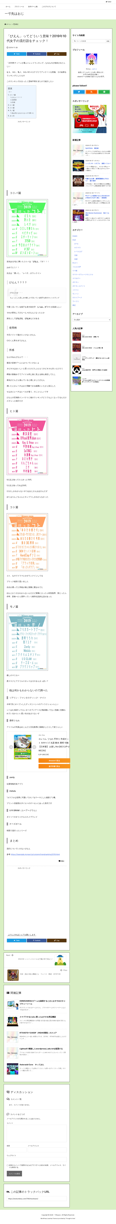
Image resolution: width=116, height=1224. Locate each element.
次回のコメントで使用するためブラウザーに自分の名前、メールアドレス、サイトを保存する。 (37, 1166)
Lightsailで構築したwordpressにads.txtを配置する (41, 1049)
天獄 (75, 255)
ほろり (94, 69)
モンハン (75, 294)
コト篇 (12, 108)
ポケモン (75, 282)
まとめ (12, 116)
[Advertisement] (37, 138)
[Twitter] (79, 92)
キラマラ (77, 248)
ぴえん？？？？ (17, 97)
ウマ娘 (74, 271)
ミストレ (75, 290)
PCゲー (75, 263)
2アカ (76, 244)
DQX (74, 240)
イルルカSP (76, 267)
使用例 (14, 100)
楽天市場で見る (54, 766)
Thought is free (70, 1218)
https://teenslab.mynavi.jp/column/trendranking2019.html (35, 854)
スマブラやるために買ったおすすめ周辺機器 (38, 1017)
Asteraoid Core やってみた (32, 1064)
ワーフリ (75, 301)
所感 (13, 102)
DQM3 (74, 236)
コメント (10, 1123)
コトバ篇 (12, 95)
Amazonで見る (54, 761)
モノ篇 (12, 110)
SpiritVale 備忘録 (92, 148)
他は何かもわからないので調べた (23, 113)
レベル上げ (78, 251)
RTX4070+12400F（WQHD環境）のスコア (38, 1033)
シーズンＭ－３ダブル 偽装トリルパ (97, 163)
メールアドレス (33, 1146)
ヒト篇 (12, 105)
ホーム (8, 24)
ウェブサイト (11, 1155)
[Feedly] (104, 92)
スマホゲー (76, 278)
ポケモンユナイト (78, 286)
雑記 (16, 24)
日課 (75, 259)
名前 (8, 1146)
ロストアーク (77, 297)
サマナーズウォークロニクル (82, 274)
